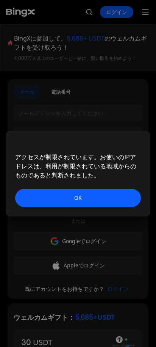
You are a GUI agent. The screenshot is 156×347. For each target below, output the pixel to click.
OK (78, 197)
